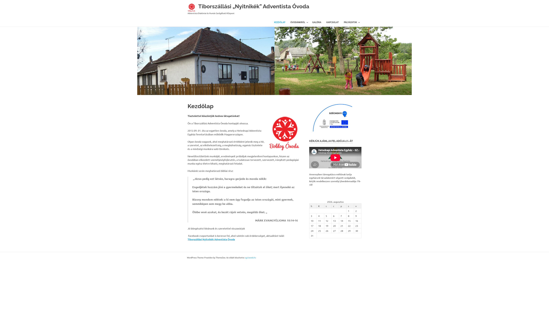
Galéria (316, 22)
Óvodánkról (297, 22)
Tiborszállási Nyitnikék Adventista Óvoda (211, 239)
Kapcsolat (332, 22)
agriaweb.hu (250, 257)
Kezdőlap (279, 22)
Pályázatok (350, 22)
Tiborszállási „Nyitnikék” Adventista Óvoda (253, 6)
